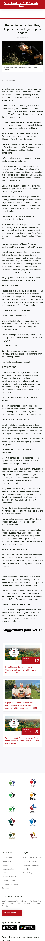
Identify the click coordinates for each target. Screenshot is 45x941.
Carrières (5, 873)
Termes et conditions (30, 861)
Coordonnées (7, 857)
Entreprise (7, 852)
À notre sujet (6, 861)
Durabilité (5, 888)
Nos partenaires (8, 869)
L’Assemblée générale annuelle (31, 867)
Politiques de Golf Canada (32, 857)
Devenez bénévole (9, 880)
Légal (25, 852)
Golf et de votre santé (10, 884)
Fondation (5, 865)
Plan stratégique (29, 873)
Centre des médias (9, 876)
